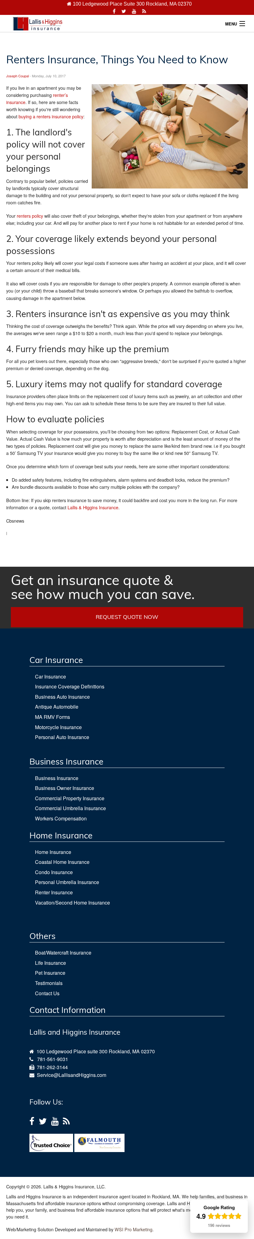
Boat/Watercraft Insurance (63, 952)
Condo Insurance (54, 872)
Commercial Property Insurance (69, 798)
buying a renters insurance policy (51, 116)
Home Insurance (53, 852)
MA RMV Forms (52, 716)
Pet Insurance (50, 972)
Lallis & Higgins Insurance (93, 507)
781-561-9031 (52, 1059)
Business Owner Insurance (64, 788)
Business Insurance (56, 778)
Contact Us (47, 993)
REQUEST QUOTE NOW (127, 616)
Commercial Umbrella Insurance (70, 808)
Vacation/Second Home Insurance (72, 902)
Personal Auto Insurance (62, 737)
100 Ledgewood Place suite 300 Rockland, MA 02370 (94, 1051)
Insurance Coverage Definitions (69, 686)
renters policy (30, 215)
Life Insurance (50, 962)
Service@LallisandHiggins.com (70, 1074)
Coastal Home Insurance (62, 861)
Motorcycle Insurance (58, 727)
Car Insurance (50, 676)
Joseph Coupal (17, 75)
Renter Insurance (54, 892)
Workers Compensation (61, 818)
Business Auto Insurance (62, 696)
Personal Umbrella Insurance (67, 882)
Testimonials (49, 983)
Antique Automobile (56, 706)
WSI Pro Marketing (133, 1229)
